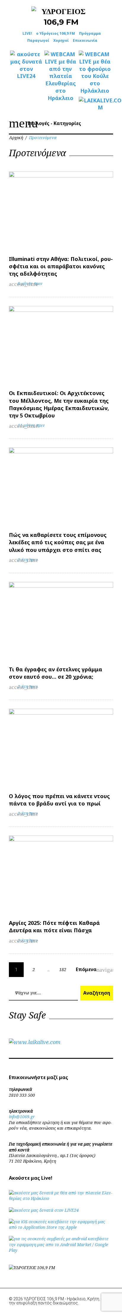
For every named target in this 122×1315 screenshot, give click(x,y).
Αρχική (16, 137)
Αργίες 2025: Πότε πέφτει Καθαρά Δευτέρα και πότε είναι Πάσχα (54, 926)
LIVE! (27, 33)
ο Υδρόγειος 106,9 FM (55, 33)
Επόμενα (90, 969)
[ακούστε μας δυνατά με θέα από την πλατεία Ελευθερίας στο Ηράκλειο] (61, 1198)
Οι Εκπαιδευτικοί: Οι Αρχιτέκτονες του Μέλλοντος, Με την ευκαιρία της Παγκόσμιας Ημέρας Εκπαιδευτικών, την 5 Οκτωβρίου (59, 404)
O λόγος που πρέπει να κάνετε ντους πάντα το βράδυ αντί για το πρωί (59, 800)
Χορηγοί (61, 40)
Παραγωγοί (38, 40)
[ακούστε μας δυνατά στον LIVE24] (26, 65)
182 (62, 969)
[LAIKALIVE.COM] (95, 104)
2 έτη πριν (28, 559)
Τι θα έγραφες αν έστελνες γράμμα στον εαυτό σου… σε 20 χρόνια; (55, 673)
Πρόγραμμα (90, 33)
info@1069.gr (22, 1116)
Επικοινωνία (85, 40)
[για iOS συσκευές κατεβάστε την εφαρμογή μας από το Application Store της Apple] (61, 1227)
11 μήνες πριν (31, 425)
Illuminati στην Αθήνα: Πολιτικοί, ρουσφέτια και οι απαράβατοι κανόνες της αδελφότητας (61, 266)
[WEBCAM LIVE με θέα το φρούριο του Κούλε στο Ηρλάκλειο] (95, 72)
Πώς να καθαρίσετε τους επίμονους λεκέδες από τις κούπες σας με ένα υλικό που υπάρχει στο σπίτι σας (58, 542)
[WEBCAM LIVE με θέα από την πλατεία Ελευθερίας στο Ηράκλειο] (60, 76)
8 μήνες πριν (30, 283)
